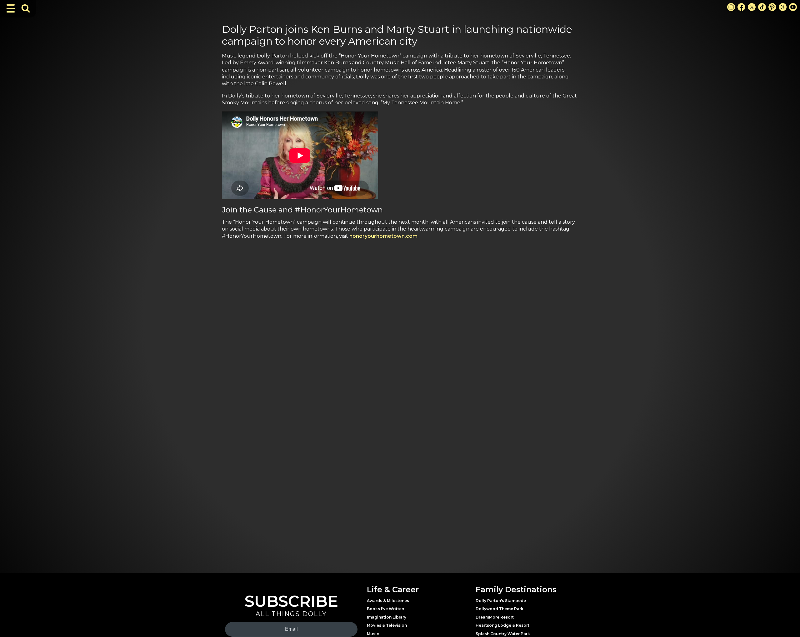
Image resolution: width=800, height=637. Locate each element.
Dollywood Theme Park (499, 608)
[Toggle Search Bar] (25, 8)
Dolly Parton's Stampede (501, 600)
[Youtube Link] (793, 7)
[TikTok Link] (762, 7)
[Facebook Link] (741, 7)
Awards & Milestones (388, 600)
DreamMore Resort (495, 617)
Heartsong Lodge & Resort (502, 625)
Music (373, 633)
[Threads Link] (783, 7)
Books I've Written (385, 608)
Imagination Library (386, 617)
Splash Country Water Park (503, 633)
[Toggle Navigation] (10, 8)
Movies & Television (387, 625)
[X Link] (752, 7)
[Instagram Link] (731, 7)
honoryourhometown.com (383, 236)
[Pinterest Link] (772, 7)
